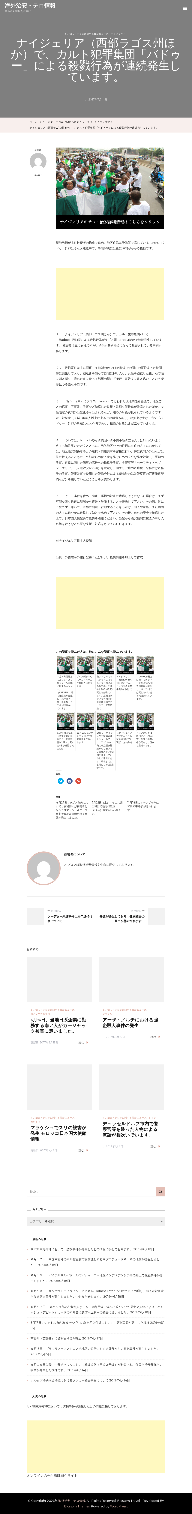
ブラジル (107, 1013)
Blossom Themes (77, 1506)
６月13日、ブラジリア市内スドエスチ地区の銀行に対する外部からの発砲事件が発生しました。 (95, 1349)
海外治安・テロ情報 (30, 5)
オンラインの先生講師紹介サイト (52, 1476)
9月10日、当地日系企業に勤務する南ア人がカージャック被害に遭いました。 (58, 1025)
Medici (38, 175)
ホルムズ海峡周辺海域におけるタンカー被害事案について (70, 1380)
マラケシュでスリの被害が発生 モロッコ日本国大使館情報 (58, 1133)
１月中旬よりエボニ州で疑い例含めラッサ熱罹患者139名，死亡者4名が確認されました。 (65, 741)
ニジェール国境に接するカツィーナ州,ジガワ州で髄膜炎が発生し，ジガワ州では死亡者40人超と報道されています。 (144, 687)
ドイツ (152, 1117)
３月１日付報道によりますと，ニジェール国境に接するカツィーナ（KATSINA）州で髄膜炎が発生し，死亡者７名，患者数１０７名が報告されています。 (65, 692)
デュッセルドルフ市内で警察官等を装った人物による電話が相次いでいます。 (130, 1129)
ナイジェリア (118, 33)
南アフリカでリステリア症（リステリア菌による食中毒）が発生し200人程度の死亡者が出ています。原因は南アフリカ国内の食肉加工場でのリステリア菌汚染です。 (105, 692)
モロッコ (35, 1121)
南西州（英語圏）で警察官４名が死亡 (56, 1338)
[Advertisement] (110, 294)
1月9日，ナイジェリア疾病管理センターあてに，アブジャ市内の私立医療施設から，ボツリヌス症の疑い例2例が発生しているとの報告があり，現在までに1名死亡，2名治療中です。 (105, 750)
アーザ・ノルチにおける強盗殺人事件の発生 (130, 1022)
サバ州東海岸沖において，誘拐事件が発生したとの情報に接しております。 (82, 1249)
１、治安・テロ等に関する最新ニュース (87, 33)
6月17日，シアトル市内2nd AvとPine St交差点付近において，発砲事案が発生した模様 (90, 1322)
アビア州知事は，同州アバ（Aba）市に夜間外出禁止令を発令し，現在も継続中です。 (145, 739)
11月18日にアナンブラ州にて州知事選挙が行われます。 (85, 738)
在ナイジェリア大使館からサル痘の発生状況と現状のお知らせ (124, 738)
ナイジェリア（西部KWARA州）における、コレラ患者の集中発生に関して (124, 683)
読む (81, 1042)
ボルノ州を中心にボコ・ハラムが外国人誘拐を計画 (84, 681)
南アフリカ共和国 (40, 1013)
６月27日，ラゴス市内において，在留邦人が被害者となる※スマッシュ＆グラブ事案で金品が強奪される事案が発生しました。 (72, 810)
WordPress (118, 1506)
